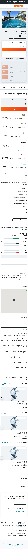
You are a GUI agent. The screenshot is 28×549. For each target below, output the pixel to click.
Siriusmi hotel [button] (23, 432)
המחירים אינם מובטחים (21, 526)
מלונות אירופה (13, 543)
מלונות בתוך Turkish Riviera (18, 544)
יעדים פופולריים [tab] (9, 503)
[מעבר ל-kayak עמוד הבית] (18, 6)
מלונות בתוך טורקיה (6, 543)
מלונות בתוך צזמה (20, 511)
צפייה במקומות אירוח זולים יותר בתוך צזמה (7, 412)
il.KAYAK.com (24, 543)
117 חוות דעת (13, 36)
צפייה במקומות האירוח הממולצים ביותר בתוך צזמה (7, 443)
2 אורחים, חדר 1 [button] (21, 46)
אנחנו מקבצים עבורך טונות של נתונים (17, 533)
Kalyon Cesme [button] (23, 461)
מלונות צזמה (9, 544)
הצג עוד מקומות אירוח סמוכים (6, 384)
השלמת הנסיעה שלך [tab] (20, 503)
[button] (1, 2)
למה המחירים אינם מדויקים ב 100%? (17, 535)
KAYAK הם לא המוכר (21, 530)
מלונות (19, 543)
